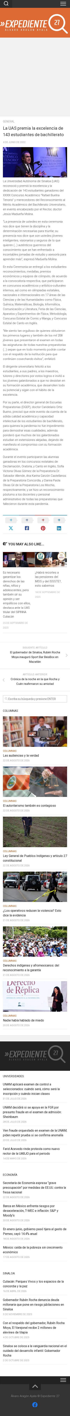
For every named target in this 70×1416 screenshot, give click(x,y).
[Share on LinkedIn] (59, 524)
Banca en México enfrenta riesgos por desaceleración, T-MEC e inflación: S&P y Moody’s (30, 1210)
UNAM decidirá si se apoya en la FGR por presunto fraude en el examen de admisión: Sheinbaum (32, 1112)
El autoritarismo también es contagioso (29, 805)
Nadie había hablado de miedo (23, 1020)
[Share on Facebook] (27, 524)
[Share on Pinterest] (43, 524)
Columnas (10, 750)
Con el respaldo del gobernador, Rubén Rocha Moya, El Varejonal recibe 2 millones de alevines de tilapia (34, 1327)
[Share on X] (11, 524)
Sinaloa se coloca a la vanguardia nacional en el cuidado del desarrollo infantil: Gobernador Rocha (35, 1350)
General (9, 121)
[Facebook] (35, 1405)
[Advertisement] (35, 79)
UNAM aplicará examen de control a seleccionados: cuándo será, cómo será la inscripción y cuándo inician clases (31, 1089)
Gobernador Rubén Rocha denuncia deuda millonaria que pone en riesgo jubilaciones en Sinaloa (33, 1304)
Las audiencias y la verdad (21, 755)
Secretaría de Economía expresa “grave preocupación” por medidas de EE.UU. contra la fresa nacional (34, 1187)
